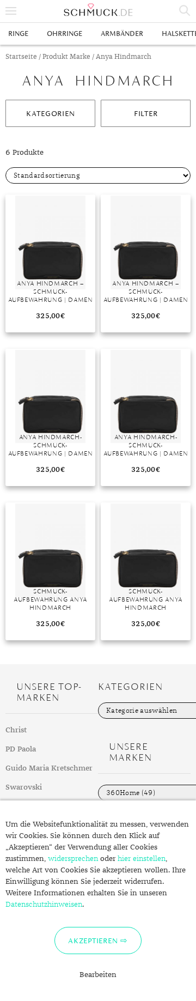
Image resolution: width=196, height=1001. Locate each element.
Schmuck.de (98, 9)
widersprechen (73, 859)
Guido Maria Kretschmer (49, 768)
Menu (11, 11)
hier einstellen (142, 859)
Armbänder (122, 33)
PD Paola (20, 749)
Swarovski (23, 787)
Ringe (18, 33)
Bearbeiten (98, 975)
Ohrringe (64, 33)
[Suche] (185, 11)
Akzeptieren (93, 940)
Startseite (21, 56)
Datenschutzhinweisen (43, 904)
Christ (16, 730)
